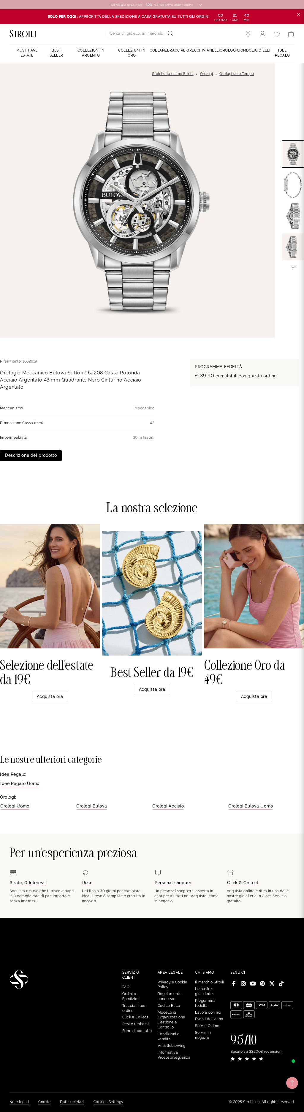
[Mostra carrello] (290, 34)
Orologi (206, 74)
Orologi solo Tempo (236, 74)
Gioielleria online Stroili (172, 74)
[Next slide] (293, 266)
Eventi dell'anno (209, 1019)
